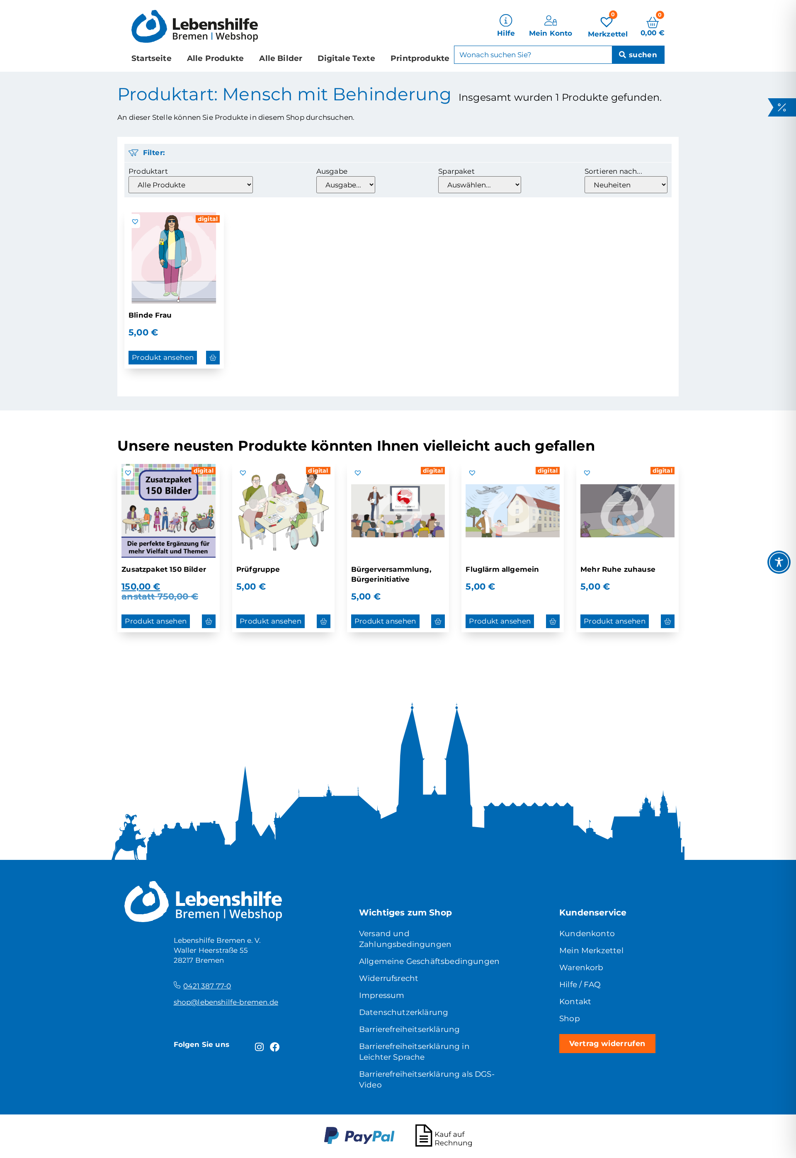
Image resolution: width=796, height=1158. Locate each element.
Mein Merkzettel (591, 950)
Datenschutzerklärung (403, 1012)
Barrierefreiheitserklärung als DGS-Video (427, 1079)
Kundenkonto (587, 933)
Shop (569, 1018)
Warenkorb (581, 967)
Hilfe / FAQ (580, 984)
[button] (135, 221)
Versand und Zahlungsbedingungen (405, 939)
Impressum (382, 995)
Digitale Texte (346, 58)
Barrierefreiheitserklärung (409, 1029)
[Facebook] (275, 1047)
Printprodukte (420, 58)
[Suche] (638, 54)
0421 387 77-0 (207, 986)
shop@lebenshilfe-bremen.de (226, 1002)
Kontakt (575, 1001)
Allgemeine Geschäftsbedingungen (429, 961)
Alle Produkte (215, 58)
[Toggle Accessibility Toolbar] (779, 562)
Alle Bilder (280, 58)
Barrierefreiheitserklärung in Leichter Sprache (414, 1051)
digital (208, 219)
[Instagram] (259, 1047)
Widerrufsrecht (388, 978)
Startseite (151, 58)
